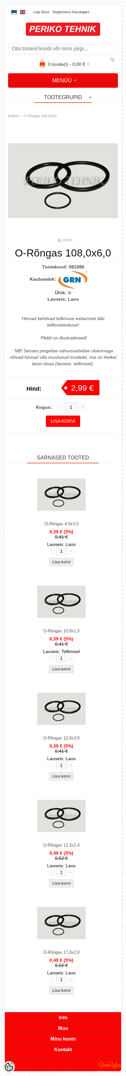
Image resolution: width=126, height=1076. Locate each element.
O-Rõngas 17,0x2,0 (61, 952)
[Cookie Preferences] (9, 1067)
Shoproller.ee (110, 1064)
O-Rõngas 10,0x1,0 (61, 631)
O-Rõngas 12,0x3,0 (61, 738)
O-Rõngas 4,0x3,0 (62, 523)
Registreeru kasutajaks (71, 12)
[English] (23, 12)
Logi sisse (41, 12)
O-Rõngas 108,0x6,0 (40, 116)
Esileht (13, 116)
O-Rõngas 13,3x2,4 (61, 845)
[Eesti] (14, 12)
